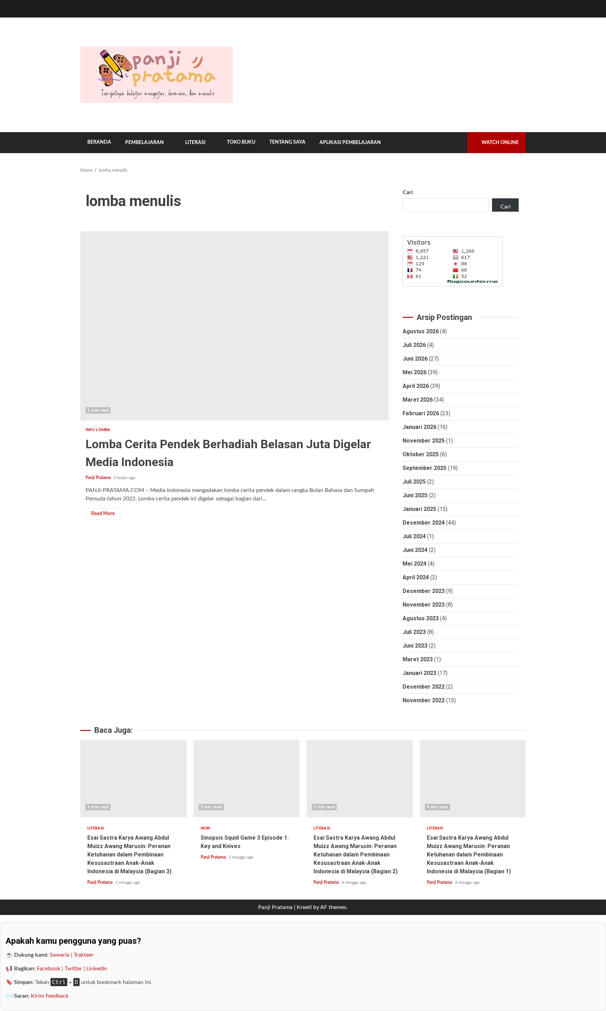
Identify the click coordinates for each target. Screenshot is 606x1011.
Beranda (99, 142)
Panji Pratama (99, 478)
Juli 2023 (414, 632)
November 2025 (424, 440)
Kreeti (304, 907)
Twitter (73, 968)
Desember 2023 (424, 591)
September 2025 (424, 468)
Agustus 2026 (421, 331)
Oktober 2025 (421, 454)
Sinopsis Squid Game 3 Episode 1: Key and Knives (247, 778)
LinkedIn (96, 968)
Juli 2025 (414, 481)
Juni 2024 (415, 550)
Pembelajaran (144, 142)
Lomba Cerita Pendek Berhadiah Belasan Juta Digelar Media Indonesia (234, 326)
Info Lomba (98, 430)
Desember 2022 (424, 686)
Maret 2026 (418, 399)
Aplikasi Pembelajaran (350, 142)
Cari (408, 192)
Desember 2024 (424, 522)
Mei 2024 (414, 563)
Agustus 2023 (421, 618)
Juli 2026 (414, 345)
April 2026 (416, 386)
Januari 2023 (419, 673)
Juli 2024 (414, 536)
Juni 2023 (415, 645)
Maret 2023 (418, 659)
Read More (103, 513)
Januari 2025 (419, 509)
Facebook (48, 968)
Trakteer (84, 955)
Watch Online (500, 142)
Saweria (59, 955)
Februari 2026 (421, 413)
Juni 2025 (415, 495)
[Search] (457, 142)
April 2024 (416, 577)
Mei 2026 (414, 372)
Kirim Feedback (50, 996)
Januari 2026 (419, 427)
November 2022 (424, 700)
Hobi (205, 828)
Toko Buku (241, 142)
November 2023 (424, 604)
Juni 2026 (415, 358)
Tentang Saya (287, 142)
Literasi (195, 142)
